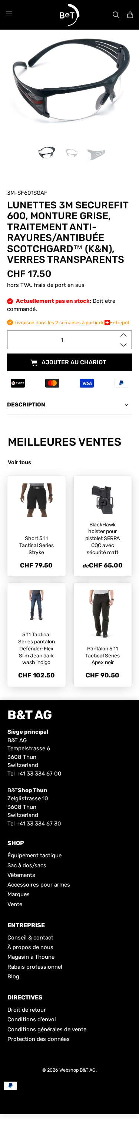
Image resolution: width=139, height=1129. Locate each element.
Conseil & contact (30, 937)
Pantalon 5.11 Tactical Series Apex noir (102, 656)
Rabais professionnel (34, 967)
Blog (13, 976)
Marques (18, 894)
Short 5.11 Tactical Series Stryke (36, 545)
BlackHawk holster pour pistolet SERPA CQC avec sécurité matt (102, 539)
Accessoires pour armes (38, 884)
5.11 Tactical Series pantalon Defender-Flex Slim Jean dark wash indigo (36, 648)
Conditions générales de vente (46, 1029)
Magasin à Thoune (30, 957)
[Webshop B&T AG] (70, 15)
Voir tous (19, 462)
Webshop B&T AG (77, 1070)
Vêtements (21, 875)
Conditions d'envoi (31, 1019)
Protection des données (38, 1039)
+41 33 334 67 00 (39, 773)
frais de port (50, 285)
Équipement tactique (34, 855)
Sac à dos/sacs (26, 865)
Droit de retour (26, 1009)
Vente (14, 904)
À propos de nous (30, 947)
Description (26, 404)
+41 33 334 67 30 (38, 823)
